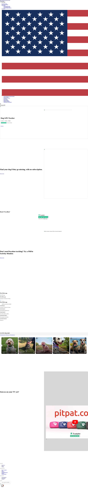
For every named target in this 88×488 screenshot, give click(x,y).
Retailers (3, 471)
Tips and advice (4, 477)
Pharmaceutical (4, 474)
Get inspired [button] (2, 475)
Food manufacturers (5, 472)
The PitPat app (2, 305)
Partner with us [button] (2, 468)
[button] (66, 422)
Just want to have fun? (3, 318)
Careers (3, 466)
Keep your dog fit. (2, 312)
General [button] (1, 463)
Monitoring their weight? (3, 315)
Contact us (3, 465)
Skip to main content (3, 0)
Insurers (3, 473)
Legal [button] (1, 480)
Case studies (3, 478)
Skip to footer (8, 0)
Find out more (2, 173)
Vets (2, 470)
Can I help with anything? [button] (5, 482)
